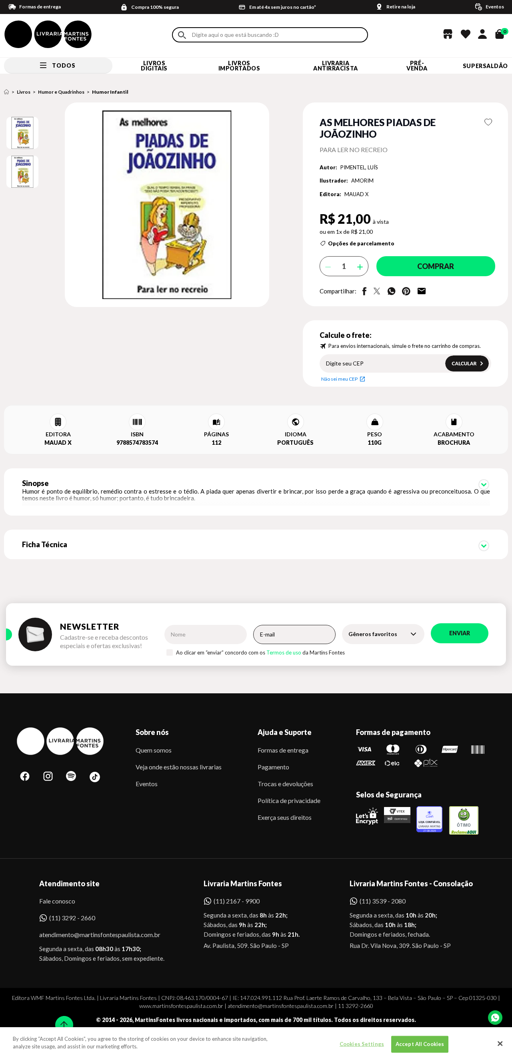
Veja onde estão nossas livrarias (179, 767)
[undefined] (138, 205)
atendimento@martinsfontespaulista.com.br (92, 934)
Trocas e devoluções (285, 783)
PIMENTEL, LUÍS (359, 167)
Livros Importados (239, 65)
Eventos (147, 783)
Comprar (435, 266)
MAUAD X (356, 194)
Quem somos (154, 750)
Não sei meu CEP (339, 379)
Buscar (182, 35)
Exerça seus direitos (285, 817)
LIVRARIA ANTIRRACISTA (335, 65)
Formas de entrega (283, 750)
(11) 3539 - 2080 (383, 901)
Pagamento (273, 767)
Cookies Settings (362, 1044)
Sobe (61, 1019)
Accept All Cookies (420, 1044)
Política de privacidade (289, 800)
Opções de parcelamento (361, 243)
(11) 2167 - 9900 (237, 901)
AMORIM (362, 180)
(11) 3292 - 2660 (72, 917)
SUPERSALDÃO (485, 65)
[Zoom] (22, 133)
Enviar (459, 633)
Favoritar (488, 122)
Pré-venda (417, 65)
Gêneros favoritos (372, 633)
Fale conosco (57, 901)
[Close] (500, 1043)
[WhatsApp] (495, 1017)
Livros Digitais (154, 65)
